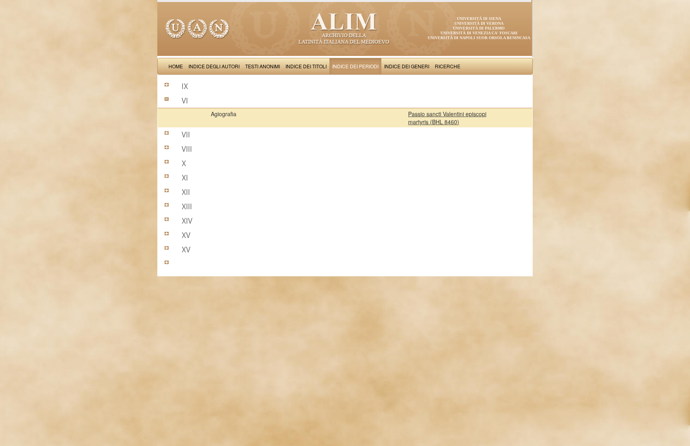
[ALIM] (345, 28)
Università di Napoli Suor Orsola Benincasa (479, 38)
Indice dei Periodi (355, 66)
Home (176, 66)
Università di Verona (479, 23)
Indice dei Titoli (306, 66)
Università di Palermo (479, 28)
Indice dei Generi (406, 66)
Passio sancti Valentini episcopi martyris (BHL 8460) (447, 118)
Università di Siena (479, 18)
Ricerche (447, 66)
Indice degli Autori (214, 66)
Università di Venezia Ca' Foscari (479, 33)
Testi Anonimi (262, 66)
